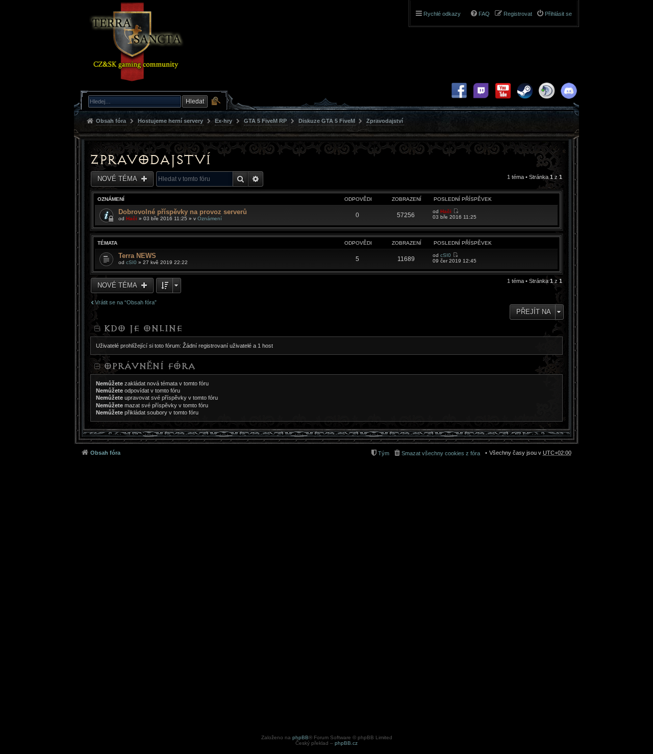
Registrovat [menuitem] (518, 14)
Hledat (195, 101)
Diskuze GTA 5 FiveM (326, 121)
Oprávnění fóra (149, 366)
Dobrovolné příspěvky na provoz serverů (182, 212)
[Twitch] (481, 101)
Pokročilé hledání (215, 101)
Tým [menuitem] (383, 453)
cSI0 (131, 262)
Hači (131, 218)
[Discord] (569, 101)
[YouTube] (503, 101)
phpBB (300, 737)
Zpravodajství (384, 121)
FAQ (484, 14)
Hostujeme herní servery (170, 121)
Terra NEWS (137, 255)
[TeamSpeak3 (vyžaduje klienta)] (547, 101)
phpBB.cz (346, 743)
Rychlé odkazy (442, 14)
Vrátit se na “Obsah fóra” (126, 302)
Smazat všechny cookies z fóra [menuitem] (440, 453)
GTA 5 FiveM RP (265, 121)
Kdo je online (143, 328)
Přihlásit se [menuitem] (558, 14)
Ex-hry (223, 121)
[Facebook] (459, 101)
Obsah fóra (111, 121)
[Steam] (525, 101)
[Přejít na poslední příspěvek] (456, 211)
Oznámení (209, 218)
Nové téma (118, 179)
